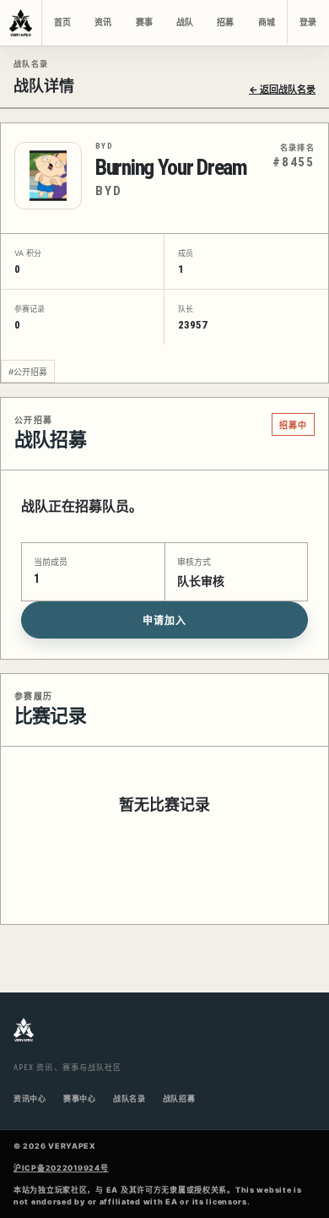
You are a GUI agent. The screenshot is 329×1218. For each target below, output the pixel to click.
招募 (225, 22)
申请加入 (164, 621)
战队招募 (179, 1098)
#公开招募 (27, 372)
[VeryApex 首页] (21, 23)
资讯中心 (29, 1098)
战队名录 (129, 1098)
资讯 (102, 22)
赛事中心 (79, 1098)
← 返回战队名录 (282, 89)
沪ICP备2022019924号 (61, 1167)
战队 (184, 22)
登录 (307, 22)
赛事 (144, 22)
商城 (266, 22)
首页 (62, 22)
